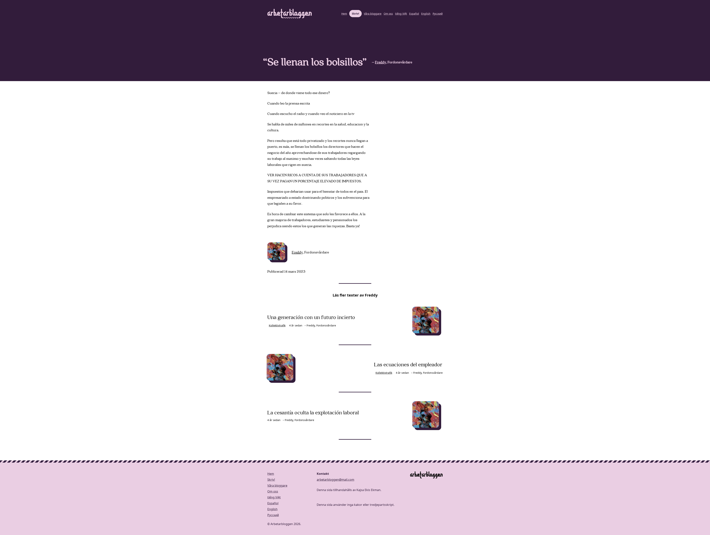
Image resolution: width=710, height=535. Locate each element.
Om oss (388, 13)
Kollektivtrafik (277, 325)
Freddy (380, 62)
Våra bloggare (372, 13)
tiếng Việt (401, 13)
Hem (344, 13)
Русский (438, 13)
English (425, 13)
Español (414, 13)
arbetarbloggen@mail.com (335, 480)
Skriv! (355, 13)
